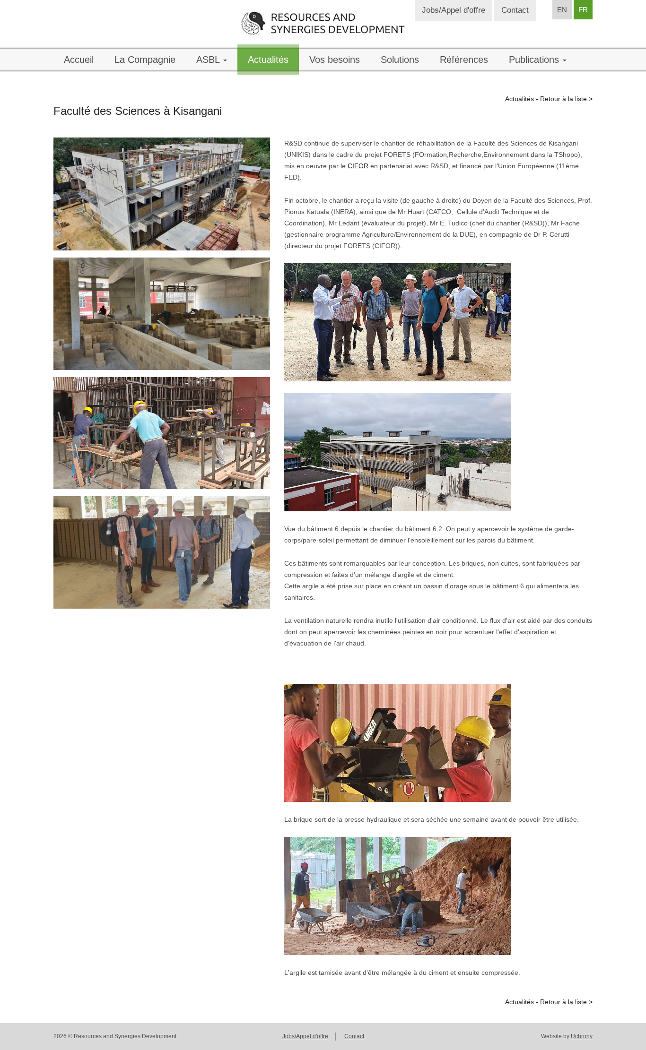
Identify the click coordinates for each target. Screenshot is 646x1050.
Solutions (400, 59)
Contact (515, 10)
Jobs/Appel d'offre (453, 10)
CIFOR (358, 166)
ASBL (209, 59)
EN (562, 10)
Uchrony (582, 1036)
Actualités (268, 59)
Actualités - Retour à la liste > (549, 99)
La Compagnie (144, 59)
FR (583, 10)
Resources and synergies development (323, 23)
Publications (535, 59)
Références (464, 59)
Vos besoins (334, 59)
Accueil (79, 59)
